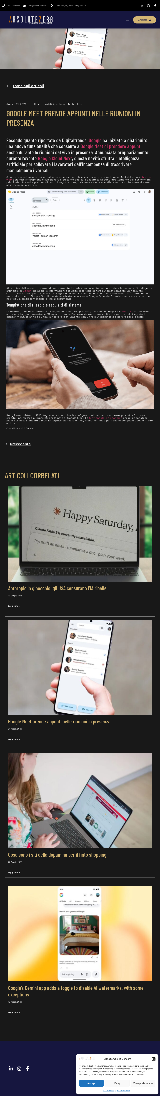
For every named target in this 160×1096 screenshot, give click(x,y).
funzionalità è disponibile (105, 417)
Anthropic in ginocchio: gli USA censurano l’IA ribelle (57, 588)
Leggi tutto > (14, 606)
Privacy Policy (123, 1090)
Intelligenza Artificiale (43, 104)
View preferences (143, 1083)
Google (95, 140)
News (62, 104)
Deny (117, 1083)
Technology (75, 104)
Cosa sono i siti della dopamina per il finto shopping (57, 854)
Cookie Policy (109, 1090)
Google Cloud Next (55, 158)
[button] (153, 1059)
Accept (91, 1083)
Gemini (27, 290)
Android (127, 311)
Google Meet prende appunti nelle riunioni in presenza (59, 721)
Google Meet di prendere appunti (111, 146)
